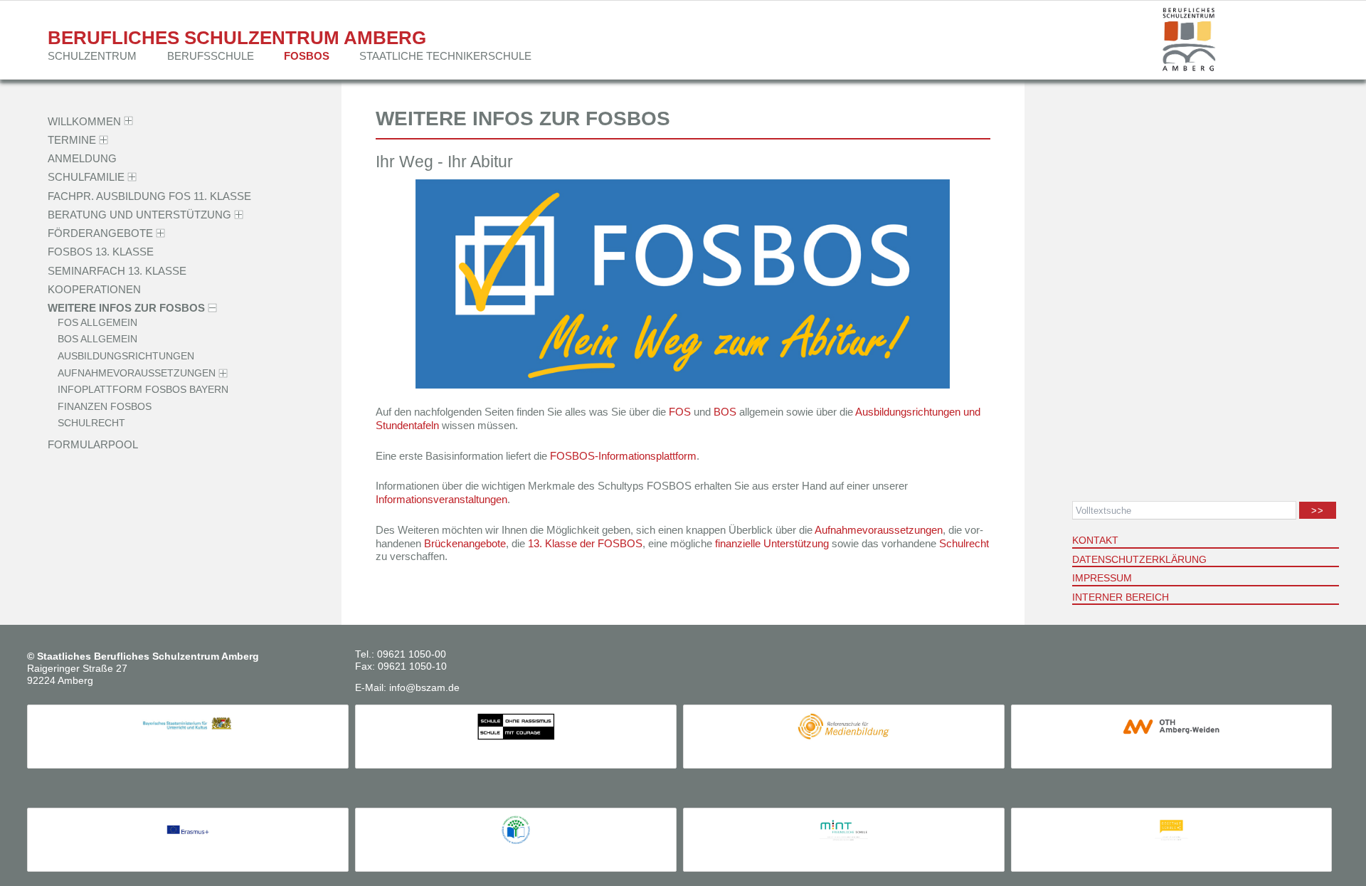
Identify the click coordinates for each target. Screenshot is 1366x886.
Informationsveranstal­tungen (441, 499)
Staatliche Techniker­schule (445, 56)
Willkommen (84, 121)
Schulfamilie (86, 177)
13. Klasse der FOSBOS (585, 543)
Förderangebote (100, 233)
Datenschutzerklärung (1139, 559)
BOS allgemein (97, 339)
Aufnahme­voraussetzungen (137, 373)
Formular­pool (93, 444)
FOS (680, 412)
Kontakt (1095, 540)
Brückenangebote (465, 543)
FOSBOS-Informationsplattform (623, 456)
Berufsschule (210, 56)
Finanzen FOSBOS (105, 406)
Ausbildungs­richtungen (126, 356)
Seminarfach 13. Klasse (117, 270)
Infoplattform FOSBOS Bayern (143, 390)
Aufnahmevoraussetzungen (879, 530)
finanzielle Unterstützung (772, 543)
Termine (72, 140)
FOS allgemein (97, 322)
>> (1318, 510)
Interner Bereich (1120, 597)
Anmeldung (82, 158)
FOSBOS (306, 56)
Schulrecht (91, 423)
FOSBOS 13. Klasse (101, 252)
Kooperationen (94, 289)
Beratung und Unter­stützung (139, 215)
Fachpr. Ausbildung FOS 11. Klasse (149, 195)
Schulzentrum (92, 56)
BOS (725, 412)
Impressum (1102, 578)
